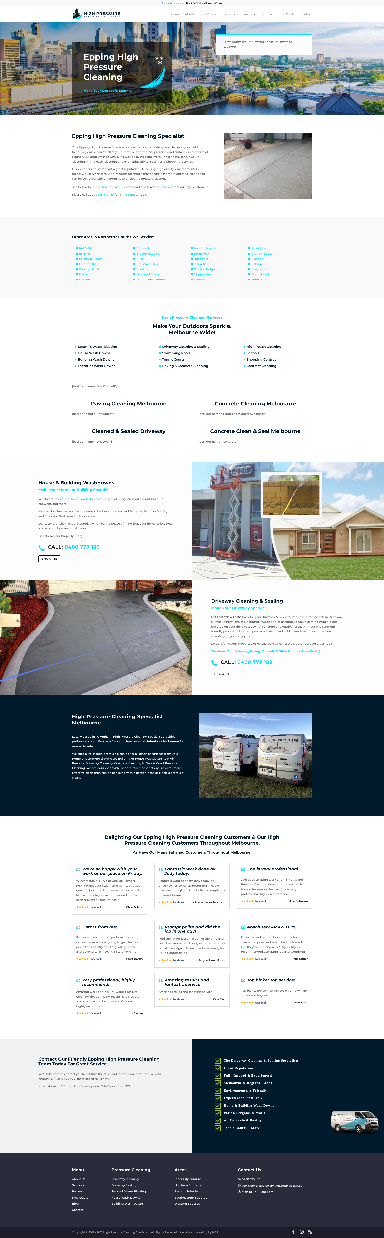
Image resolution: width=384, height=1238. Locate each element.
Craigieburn (259, 269)
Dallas (83, 274)
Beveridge (259, 248)
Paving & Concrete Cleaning (185, 366)
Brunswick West (91, 259)
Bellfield (85, 248)
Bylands (257, 259)
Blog (75, 1203)
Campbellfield (89, 264)
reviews (166, 187)
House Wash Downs (94, 353)
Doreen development (152, 279)
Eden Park (258, 279)
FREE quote (130, 194)
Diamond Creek (147, 274)
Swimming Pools (176, 353)
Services (229, 14)
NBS (215, 1232)
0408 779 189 (104, 194)
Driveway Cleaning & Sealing (186, 347)
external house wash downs (78, 499)
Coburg (256, 264)
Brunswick (201, 253)
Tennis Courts (173, 359)
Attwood (142, 248)
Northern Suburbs (188, 1185)
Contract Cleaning (261, 366)
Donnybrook (260, 274)
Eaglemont (202, 279)
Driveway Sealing (124, 1185)
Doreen (84, 279)
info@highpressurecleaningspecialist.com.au (272, 1185)
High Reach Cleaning (264, 347)
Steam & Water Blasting (97, 347)
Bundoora (201, 259)
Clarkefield (201, 264)
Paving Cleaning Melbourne (128, 403)
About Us (78, 1179)
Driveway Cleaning (125, 1179)
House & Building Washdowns (76, 483)
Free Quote (287, 14)
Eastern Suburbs (186, 1191)
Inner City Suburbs (188, 1179)
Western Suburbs (187, 1203)
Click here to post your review (204, 3)
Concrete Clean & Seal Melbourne (255, 431)
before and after (110, 187)
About (189, 14)
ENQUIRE (49, 558)
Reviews (267, 14)
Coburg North (89, 269)
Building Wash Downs (96, 359)
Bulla (140, 259)
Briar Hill (85, 253)
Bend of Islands (205, 248)
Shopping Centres (261, 359)
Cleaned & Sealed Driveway (129, 431)
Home (175, 14)
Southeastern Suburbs (191, 1197)
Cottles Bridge (204, 269)
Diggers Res (202, 274)
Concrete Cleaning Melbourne (255, 403)
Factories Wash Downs (96, 366)
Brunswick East (262, 253)
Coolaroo (142, 269)
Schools (253, 353)
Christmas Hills (147, 264)
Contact (306, 14)
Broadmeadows (147, 253)
